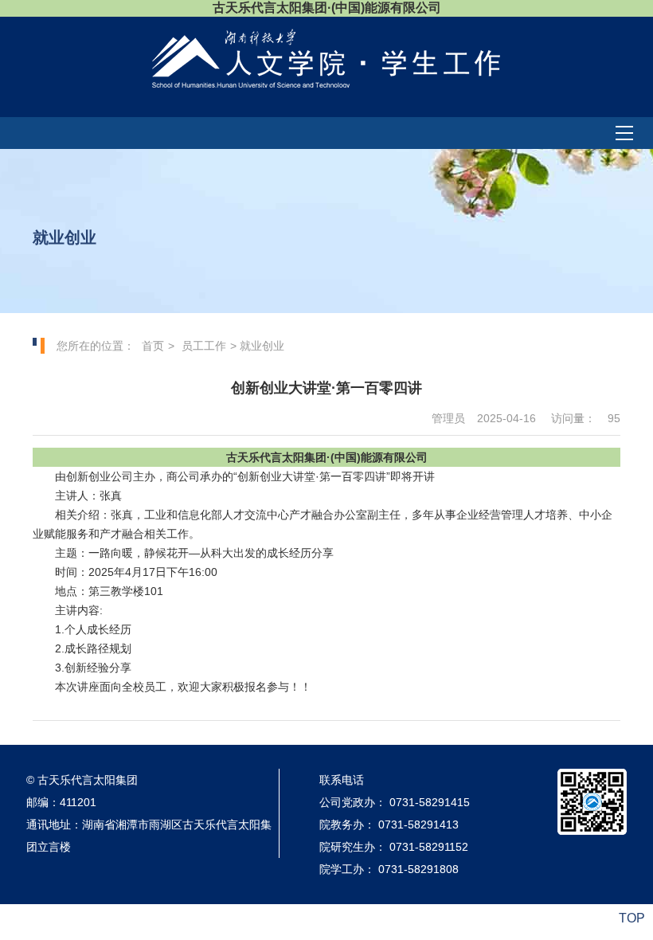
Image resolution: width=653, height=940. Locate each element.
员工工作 (204, 345)
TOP (632, 918)
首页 (153, 345)
